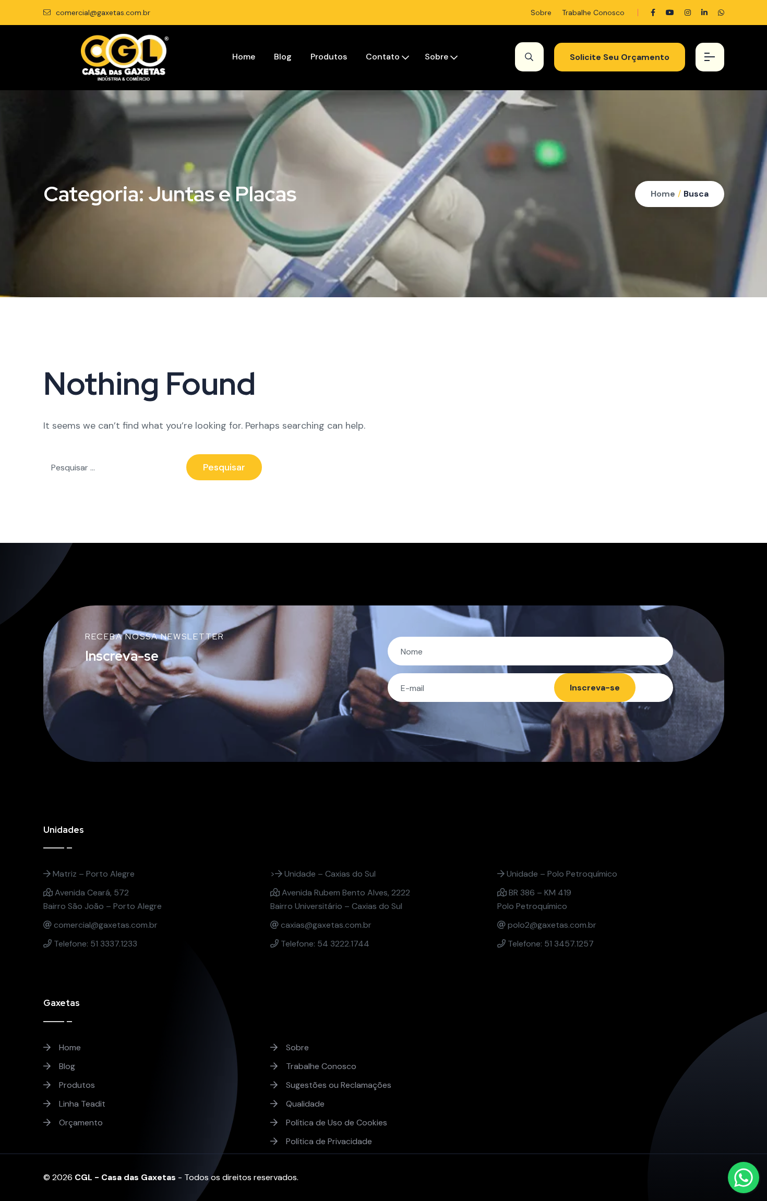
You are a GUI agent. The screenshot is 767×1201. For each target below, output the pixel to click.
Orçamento (80, 1122)
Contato (383, 56)
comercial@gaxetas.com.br (102, 12)
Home (243, 56)
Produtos (328, 56)
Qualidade (304, 1103)
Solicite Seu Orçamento (619, 57)
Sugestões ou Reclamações (337, 1084)
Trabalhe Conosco (593, 12)
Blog (283, 56)
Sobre (541, 12)
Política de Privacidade (328, 1141)
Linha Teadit (81, 1103)
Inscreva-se (595, 687)
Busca (696, 193)
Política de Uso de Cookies (335, 1122)
